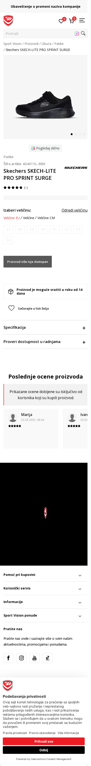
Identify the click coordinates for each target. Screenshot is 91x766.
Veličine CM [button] (46, 218)
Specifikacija (15, 327)
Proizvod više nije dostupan (27, 262)
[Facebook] (8, 658)
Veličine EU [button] (12, 218)
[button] (46, 33)
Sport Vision (12, 43)
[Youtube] (34, 658)
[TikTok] (47, 658)
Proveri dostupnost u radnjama (32, 341)
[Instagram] (21, 658)
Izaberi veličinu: (17, 210)
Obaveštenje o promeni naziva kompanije (45, 6)
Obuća (46, 43)
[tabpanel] (45, 97)
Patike (59, 43)
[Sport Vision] (8, 20)
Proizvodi (31, 43)
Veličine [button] (28, 218)
